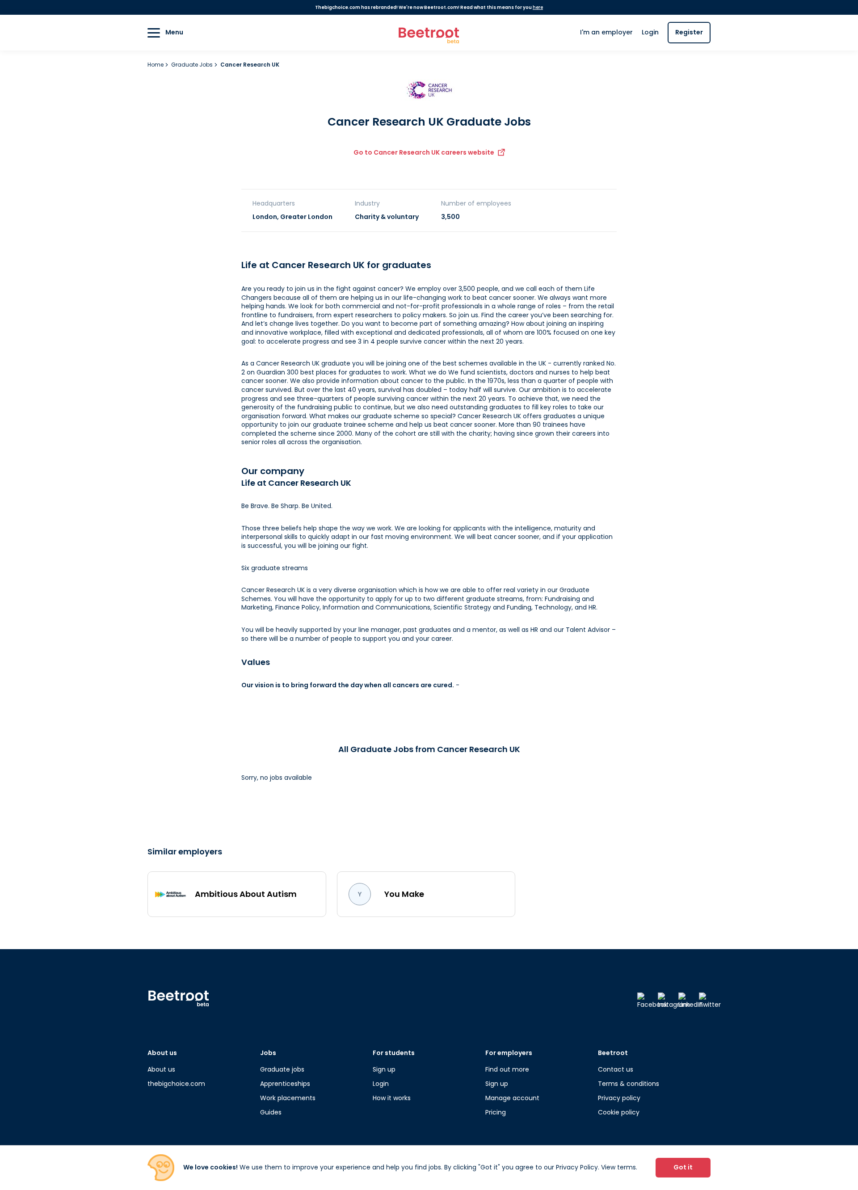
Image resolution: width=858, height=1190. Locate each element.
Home (156, 64)
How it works (392, 1097)
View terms (618, 1167)
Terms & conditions (628, 1083)
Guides (271, 1112)
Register (689, 32)
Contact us (615, 1069)
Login (650, 32)
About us (161, 1069)
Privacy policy (619, 1097)
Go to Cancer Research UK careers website (423, 152)
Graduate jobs (282, 1069)
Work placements (287, 1097)
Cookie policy (618, 1112)
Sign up (384, 1069)
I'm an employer (606, 32)
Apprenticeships (285, 1083)
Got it (683, 1167)
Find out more (507, 1069)
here (538, 7)
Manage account (512, 1097)
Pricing (495, 1112)
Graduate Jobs (192, 64)
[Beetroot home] (429, 33)
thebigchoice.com (176, 1083)
